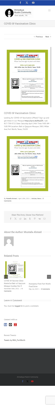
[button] (6, 277)
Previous (39, 36)
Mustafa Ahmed (11, 198)
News (39, 198)
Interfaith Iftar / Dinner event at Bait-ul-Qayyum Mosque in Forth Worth (26, 283)
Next (47, 36)
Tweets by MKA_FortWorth (14, 340)
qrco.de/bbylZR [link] (34, 120)
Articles (34, 198)
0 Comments (7, 289)
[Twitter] (10, 324)
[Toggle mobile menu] (49, 10)
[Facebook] (5, 324)
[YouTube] (15, 324)
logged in (19, 306)
